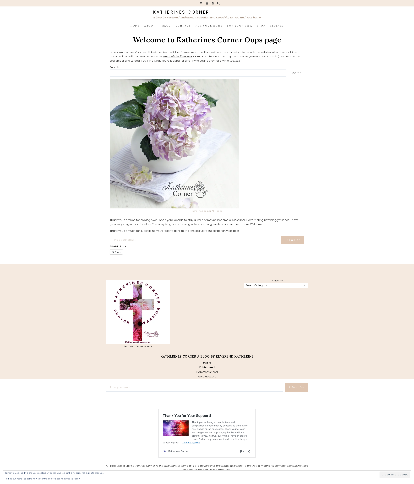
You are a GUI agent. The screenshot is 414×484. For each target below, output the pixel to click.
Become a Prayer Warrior (138, 346)
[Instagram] (207, 3)
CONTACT (183, 25)
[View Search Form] (218, 3)
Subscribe (292, 239)
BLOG (166, 25)
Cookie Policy (73, 478)
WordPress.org (207, 376)
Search (114, 67)
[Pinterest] (201, 3)
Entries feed (207, 367)
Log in (207, 362)
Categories (276, 280)
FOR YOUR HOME (209, 25)
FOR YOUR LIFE (239, 25)
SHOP (261, 25)
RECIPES (276, 25)
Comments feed (207, 372)
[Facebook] (213, 3)
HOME (135, 25)
